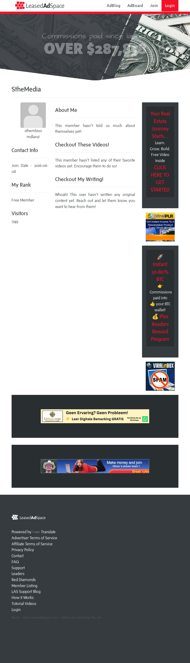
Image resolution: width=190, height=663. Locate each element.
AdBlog (113, 5)
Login (170, 5)
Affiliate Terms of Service (32, 544)
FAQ (15, 561)
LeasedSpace (44, 5)
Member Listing (24, 585)
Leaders (18, 573)
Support (18, 568)
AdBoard (135, 5)
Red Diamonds (24, 579)
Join (154, 5)
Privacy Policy (23, 549)
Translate (48, 532)
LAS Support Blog (26, 591)
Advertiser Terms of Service (34, 538)
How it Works (23, 597)
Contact (18, 555)
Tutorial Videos (24, 603)
